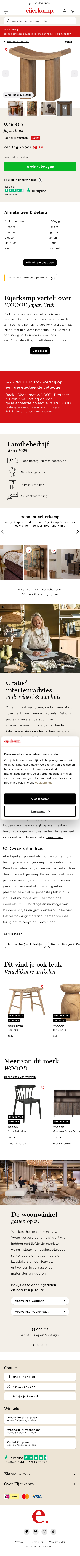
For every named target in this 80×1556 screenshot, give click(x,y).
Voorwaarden (57, 1542)
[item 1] (38, 1345)
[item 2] (42, 1345)
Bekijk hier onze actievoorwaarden (29, 411)
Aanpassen (38, 811)
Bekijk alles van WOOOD (20, 1076)
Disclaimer (36, 1542)
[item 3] (46, 1345)
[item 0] (33, 1345)
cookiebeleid (44, 782)
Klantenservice (17, 1473)
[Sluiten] (77, 29)
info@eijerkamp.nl (25, 1396)
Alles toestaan (40, 798)
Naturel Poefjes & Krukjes (25, 944)
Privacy (19, 1542)
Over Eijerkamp (19, 1484)
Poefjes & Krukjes (18, 41)
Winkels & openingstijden (40, 594)
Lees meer (40, 350)
